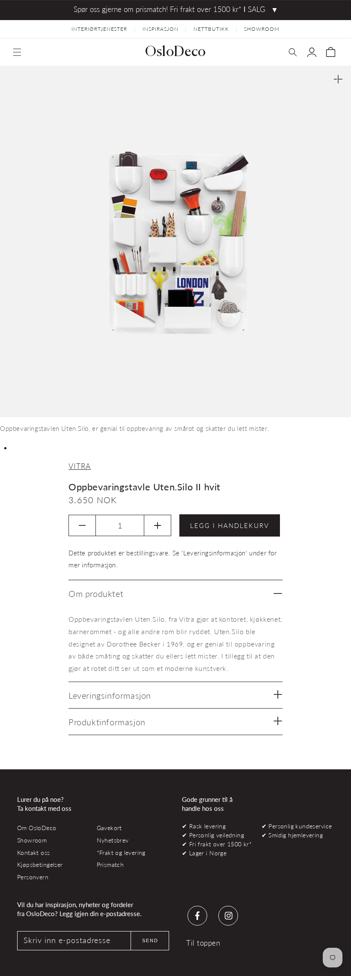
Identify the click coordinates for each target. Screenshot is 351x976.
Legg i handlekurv (229, 525)
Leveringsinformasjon (109, 695)
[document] (175, 252)
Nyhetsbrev (113, 840)
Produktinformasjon (107, 722)
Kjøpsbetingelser (40, 864)
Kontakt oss (33, 852)
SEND (150, 940)
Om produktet (95, 593)
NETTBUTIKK (211, 29)
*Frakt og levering (121, 852)
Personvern (32, 877)
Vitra (79, 466)
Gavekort (109, 827)
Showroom (32, 840)
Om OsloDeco (37, 827)
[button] (17, 52)
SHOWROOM (262, 29)
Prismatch (110, 864)
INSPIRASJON (160, 29)
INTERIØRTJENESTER (99, 29)
